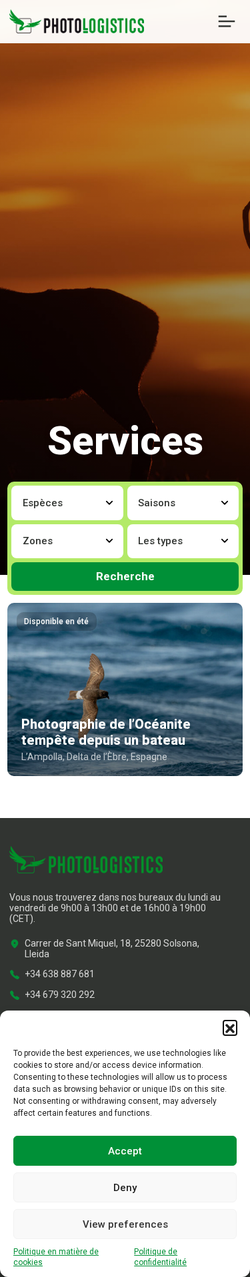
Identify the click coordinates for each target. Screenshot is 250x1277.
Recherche (125, 576)
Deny (125, 1188)
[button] (230, 1027)
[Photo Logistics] (76, 20)
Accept (125, 1151)
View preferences (125, 1224)
